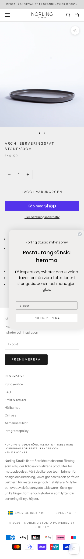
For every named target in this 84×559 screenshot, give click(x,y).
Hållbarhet (12, 407)
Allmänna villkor (16, 423)
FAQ (8, 392)
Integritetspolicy (16, 431)
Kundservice (14, 384)
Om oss (10, 415)
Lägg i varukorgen (42, 192)
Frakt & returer (15, 400)
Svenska (63, 513)
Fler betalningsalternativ (42, 217)
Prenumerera (26, 359)
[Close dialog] (79, 234)
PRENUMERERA (47, 318)
